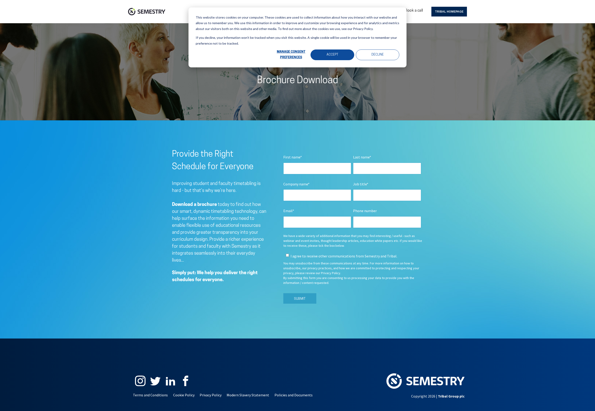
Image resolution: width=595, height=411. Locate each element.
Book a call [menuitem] (414, 11)
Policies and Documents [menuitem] (293, 395)
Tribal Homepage (449, 11)
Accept (332, 54)
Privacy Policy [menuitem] (210, 395)
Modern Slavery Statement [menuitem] (248, 395)
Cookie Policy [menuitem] (184, 395)
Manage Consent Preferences (291, 54)
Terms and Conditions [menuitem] (150, 395)
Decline (377, 54)
